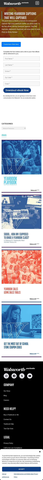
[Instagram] (6, 376)
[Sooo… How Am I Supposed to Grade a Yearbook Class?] (21, 221)
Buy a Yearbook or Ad (11, 415)
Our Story (7, 391)
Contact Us (7, 419)
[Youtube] (29, 376)
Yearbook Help (9, 424)
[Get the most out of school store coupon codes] (21, 331)
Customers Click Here (11, 44)
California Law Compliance (13, 448)
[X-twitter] (22, 376)
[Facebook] (14, 376)
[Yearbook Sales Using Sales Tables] (21, 276)
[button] (40, 452)
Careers (6, 400)
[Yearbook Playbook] (21, 166)
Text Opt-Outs (8, 429)
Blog (5, 395)
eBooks (4, 135)
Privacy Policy (8, 443)
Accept (22, 469)
